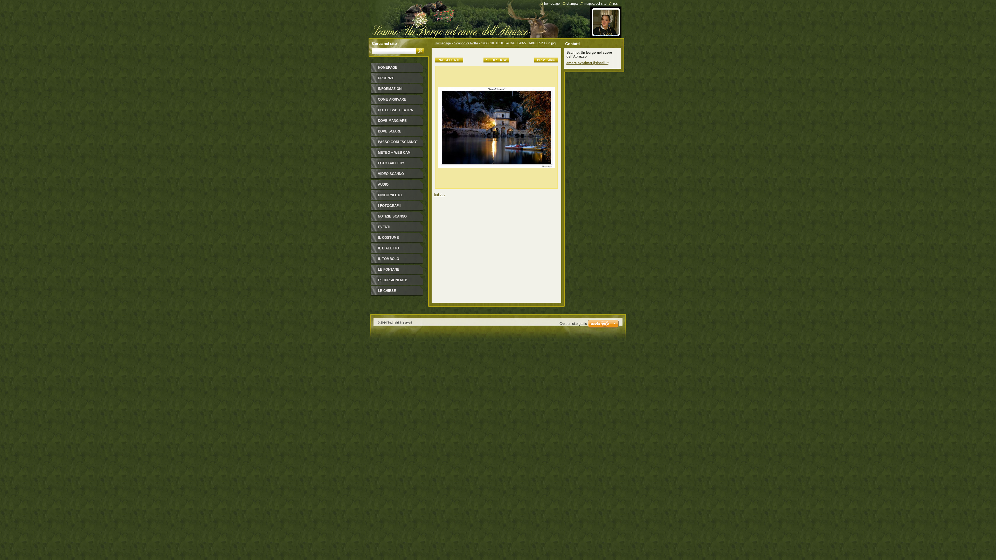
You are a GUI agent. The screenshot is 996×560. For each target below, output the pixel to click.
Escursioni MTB (392, 280)
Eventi (384, 227)
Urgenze (386, 78)
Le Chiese (387, 291)
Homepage (443, 43)
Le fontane (388, 269)
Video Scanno (391, 174)
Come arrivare (392, 99)
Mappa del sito (595, 3)
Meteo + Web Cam (394, 153)
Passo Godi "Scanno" (398, 142)
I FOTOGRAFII (389, 206)
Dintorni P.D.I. (390, 195)
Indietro (439, 195)
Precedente (449, 60)
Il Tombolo (388, 259)
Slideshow (496, 60)
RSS (615, 3)
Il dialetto (388, 248)
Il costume (388, 238)
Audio (383, 184)
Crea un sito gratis (573, 324)
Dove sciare (389, 131)
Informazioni (390, 89)
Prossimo (546, 60)
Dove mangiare (392, 121)
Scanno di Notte (466, 43)
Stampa (572, 3)
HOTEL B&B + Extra (395, 110)
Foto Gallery (391, 163)
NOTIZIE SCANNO (392, 216)
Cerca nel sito (384, 43)
